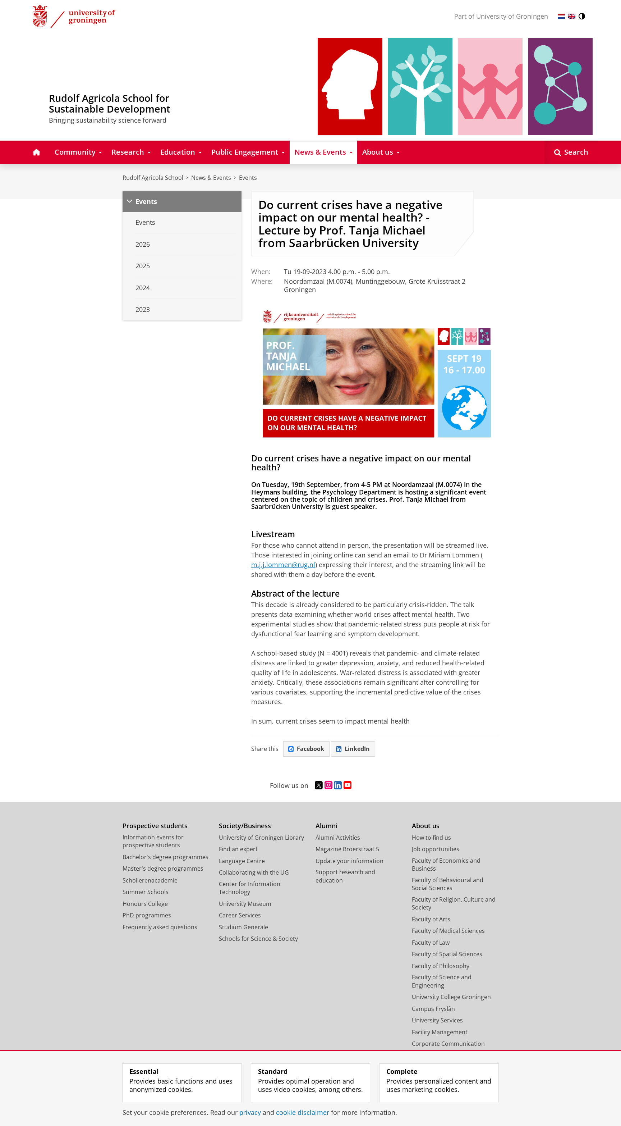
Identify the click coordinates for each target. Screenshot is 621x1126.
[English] (571, 16)
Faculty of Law (431, 943)
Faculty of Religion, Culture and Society (454, 903)
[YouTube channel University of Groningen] (347, 785)
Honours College (145, 904)
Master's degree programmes (163, 868)
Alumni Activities (338, 838)
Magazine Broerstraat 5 (347, 849)
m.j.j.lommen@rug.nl (283, 564)
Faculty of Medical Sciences (448, 931)
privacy (250, 1112)
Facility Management (440, 1032)
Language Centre (242, 861)
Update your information (349, 861)
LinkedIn (357, 749)
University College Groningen (451, 997)
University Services (437, 1020)
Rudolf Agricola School (153, 178)
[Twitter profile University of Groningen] (319, 785)
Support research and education (345, 876)
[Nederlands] (561, 16)
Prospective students (155, 826)
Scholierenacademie (150, 880)
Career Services (240, 915)
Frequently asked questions (160, 927)
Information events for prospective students (153, 841)
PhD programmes (147, 915)
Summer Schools (146, 892)
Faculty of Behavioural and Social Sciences (447, 884)
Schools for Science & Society (258, 939)
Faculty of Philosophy (440, 966)
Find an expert (238, 849)
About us (426, 826)
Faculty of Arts (431, 919)
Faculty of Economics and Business (446, 865)
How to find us (431, 838)
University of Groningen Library (261, 838)
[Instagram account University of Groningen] (328, 785)
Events (248, 178)
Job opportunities (435, 849)
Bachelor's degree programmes (165, 857)
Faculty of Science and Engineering (442, 981)
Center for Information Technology (249, 888)
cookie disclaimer (302, 1112)
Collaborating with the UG (254, 872)
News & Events (211, 178)
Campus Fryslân (433, 1009)
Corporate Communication (448, 1044)
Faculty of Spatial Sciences (447, 954)
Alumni (326, 826)
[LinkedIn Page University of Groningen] (338, 785)
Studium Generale (243, 927)
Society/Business (245, 826)
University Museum (245, 904)
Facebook (310, 749)
